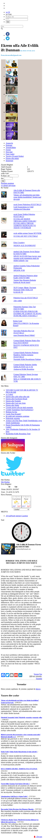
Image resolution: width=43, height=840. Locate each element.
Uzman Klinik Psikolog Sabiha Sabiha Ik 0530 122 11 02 (25, 366)
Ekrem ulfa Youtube (13, 401)
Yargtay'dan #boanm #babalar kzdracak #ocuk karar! (24, 281)
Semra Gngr (17, 321)
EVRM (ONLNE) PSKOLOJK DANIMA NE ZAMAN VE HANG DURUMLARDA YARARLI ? (27, 313)
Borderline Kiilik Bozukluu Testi (18, 434)
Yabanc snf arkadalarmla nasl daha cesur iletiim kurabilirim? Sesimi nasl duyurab (27, 197)
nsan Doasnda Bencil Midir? (24, 335)
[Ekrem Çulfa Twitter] (13, 478)
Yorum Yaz (38, 674)
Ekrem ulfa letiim (12, 158)
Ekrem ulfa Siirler (12, 405)
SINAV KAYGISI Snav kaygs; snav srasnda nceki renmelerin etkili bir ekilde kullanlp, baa (27, 258)
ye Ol (8, 12)
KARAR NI (18, 292)
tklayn (38, 689)
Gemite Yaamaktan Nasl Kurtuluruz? (19, 410)
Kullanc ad (5, 176)
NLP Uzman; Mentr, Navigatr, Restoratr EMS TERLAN (24, 289)
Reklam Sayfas (11, 412)
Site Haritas (5, 482)
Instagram (9, 161)
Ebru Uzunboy (19, 243)
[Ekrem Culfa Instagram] (13, 451)
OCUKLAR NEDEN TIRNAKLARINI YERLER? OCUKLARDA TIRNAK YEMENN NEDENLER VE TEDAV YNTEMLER (24, 223)
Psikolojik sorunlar (13, 418)
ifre (2, 178)
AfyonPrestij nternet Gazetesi (17, 516)
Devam (39, 837)
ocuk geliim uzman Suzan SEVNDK (27, 233)
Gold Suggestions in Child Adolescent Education (23, 208)
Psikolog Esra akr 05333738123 (25, 298)
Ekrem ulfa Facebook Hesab (16, 399)
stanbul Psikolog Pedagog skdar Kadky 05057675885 (25, 277)
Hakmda (9, 145)
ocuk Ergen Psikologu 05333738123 (27, 204)
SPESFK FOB (19, 270)
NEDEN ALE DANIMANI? (24, 245)
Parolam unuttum (7, 183)
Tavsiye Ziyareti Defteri (15, 156)
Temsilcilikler (11, 147)
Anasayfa (9, 143)
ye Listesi (9, 394)
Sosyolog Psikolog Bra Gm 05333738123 (23, 332)
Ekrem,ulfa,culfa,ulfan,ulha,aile (17, 397)
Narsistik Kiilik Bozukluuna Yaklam (27, 359)
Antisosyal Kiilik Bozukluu (23, 369)
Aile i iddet (17, 301)
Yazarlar (39, 679)
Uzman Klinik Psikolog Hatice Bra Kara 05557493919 (26, 342)
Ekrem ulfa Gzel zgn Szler (16, 403)
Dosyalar (9, 152)
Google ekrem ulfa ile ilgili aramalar (19, 407)
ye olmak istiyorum (8, 185)
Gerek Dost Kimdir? (13, 414)
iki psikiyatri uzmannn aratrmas (17, 416)
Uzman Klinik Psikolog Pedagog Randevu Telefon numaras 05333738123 (25, 355)
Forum (8, 150)
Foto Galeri (10, 154)
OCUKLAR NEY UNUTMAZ (25, 236)
